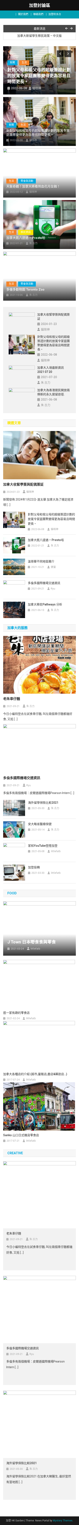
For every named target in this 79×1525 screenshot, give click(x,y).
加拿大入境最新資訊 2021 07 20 (50, 369)
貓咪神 (36, 88)
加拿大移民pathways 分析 (45, 604)
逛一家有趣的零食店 (16, 1012)
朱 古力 (33, 243)
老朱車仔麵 (11, 699)
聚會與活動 (27, 180)
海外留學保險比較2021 (43, 802)
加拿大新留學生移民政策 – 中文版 (39, 35)
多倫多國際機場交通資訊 (44, 583)
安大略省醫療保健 (40, 824)
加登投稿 (34, 867)
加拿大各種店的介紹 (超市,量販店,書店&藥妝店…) (35, 1074)
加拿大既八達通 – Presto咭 (25, 238)
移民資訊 (26, 232)
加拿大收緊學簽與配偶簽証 (53, 316)
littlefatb (55, 851)
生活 (24, 62)
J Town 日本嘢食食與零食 (31, 942)
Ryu (53, 588)
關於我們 (23, 14)
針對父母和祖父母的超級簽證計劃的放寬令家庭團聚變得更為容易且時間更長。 (39, 75)
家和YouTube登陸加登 (43, 845)
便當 (53, 567)
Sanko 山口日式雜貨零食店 (21, 1135)
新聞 (12, 62)
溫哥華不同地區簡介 (41, 561)
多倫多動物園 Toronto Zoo (25, 289)
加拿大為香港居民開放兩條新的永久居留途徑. (53, 392)
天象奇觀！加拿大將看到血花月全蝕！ (33, 186)
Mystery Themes (62, 1520)
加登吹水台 (54, 14)
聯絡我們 (38, 14)
